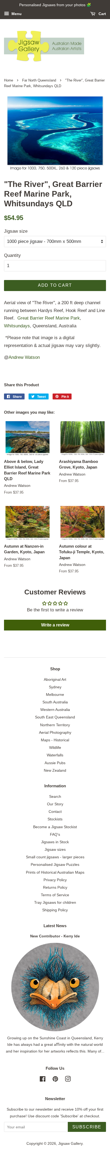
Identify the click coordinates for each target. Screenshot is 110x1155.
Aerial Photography (55, 732)
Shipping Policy (55, 910)
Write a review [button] (55, 625)
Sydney (55, 687)
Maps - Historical (55, 740)
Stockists (55, 819)
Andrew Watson (24, 357)
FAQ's (55, 834)
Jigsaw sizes (55, 849)
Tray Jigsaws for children (55, 902)
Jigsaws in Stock (55, 842)
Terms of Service (55, 895)
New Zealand (55, 770)
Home (8, 80)
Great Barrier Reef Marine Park (48, 318)
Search (55, 796)
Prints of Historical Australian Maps (55, 872)
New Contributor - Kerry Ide (55, 936)
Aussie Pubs (55, 763)
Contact (55, 811)
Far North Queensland (39, 80)
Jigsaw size (16, 231)
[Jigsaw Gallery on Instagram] (68, 1080)
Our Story (55, 804)
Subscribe (86, 1127)
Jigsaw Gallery (70, 1143)
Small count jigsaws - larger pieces (55, 857)
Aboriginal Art (55, 679)
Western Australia (55, 709)
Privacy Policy (55, 880)
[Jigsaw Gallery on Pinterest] (55, 1080)
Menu (16, 14)
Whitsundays (17, 325)
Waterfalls (55, 755)
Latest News (55, 925)
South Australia (55, 702)
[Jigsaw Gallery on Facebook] (43, 1080)
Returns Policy (55, 887)
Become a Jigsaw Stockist (55, 827)
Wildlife (55, 747)
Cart (101, 14)
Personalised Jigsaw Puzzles (55, 864)
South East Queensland (55, 717)
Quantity (12, 255)
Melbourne (55, 694)
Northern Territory (55, 725)
